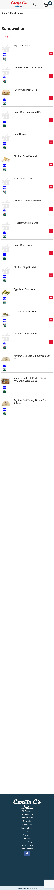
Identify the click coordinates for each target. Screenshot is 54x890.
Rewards (27, 821)
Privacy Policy (27, 845)
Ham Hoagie (20, 134)
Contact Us (27, 824)
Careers (27, 831)
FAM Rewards (27, 818)
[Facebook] (27, 854)
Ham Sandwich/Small (25, 178)
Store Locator (27, 814)
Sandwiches (16, 13)
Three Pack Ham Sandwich (28, 67)
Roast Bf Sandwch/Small (26, 223)
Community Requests (27, 842)
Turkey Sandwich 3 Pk (25, 90)
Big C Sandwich (22, 45)
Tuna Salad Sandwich (25, 311)
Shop (4, 13)
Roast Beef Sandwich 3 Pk (27, 112)
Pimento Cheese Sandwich (27, 200)
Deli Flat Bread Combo (25, 333)
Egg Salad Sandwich (24, 289)
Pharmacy (27, 835)
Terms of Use (27, 849)
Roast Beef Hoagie (23, 245)
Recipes (27, 838)
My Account (27, 811)
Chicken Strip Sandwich (26, 267)
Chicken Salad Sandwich (26, 156)
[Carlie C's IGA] (19, 3)
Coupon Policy (27, 828)
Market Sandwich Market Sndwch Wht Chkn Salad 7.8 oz (31, 379)
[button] (51, 53)
